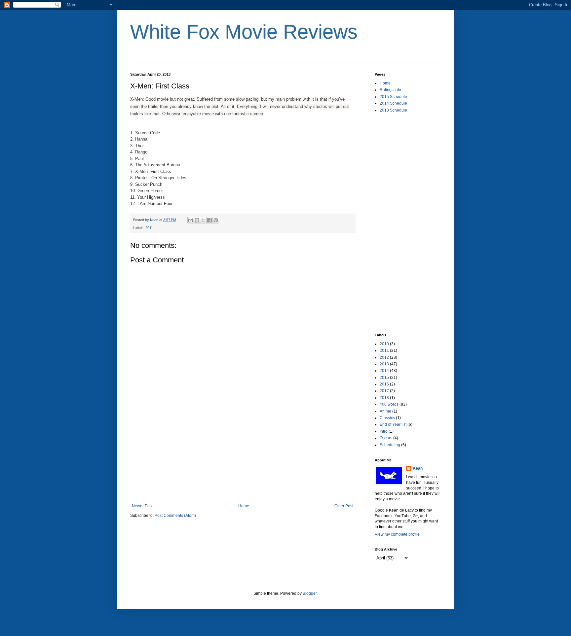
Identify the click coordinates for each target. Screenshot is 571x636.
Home (243, 506)
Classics (387, 418)
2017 (384, 390)
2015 (384, 377)
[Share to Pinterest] (215, 220)
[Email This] (190, 220)
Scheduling (390, 445)
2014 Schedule (393, 103)
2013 (384, 364)
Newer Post (142, 506)
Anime (385, 411)
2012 (384, 357)
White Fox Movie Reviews (244, 32)
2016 (384, 384)
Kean (418, 468)
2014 (384, 370)
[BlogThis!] (197, 220)
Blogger (310, 593)
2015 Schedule (393, 96)
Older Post (343, 506)
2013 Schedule (393, 110)
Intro (384, 431)
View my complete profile (397, 534)
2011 (149, 228)
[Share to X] (203, 220)
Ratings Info (390, 89)
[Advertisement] (242, 454)
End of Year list (393, 424)
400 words (389, 404)
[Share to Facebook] (209, 220)
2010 (384, 344)
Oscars (386, 438)
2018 (384, 397)
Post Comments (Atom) (175, 515)
